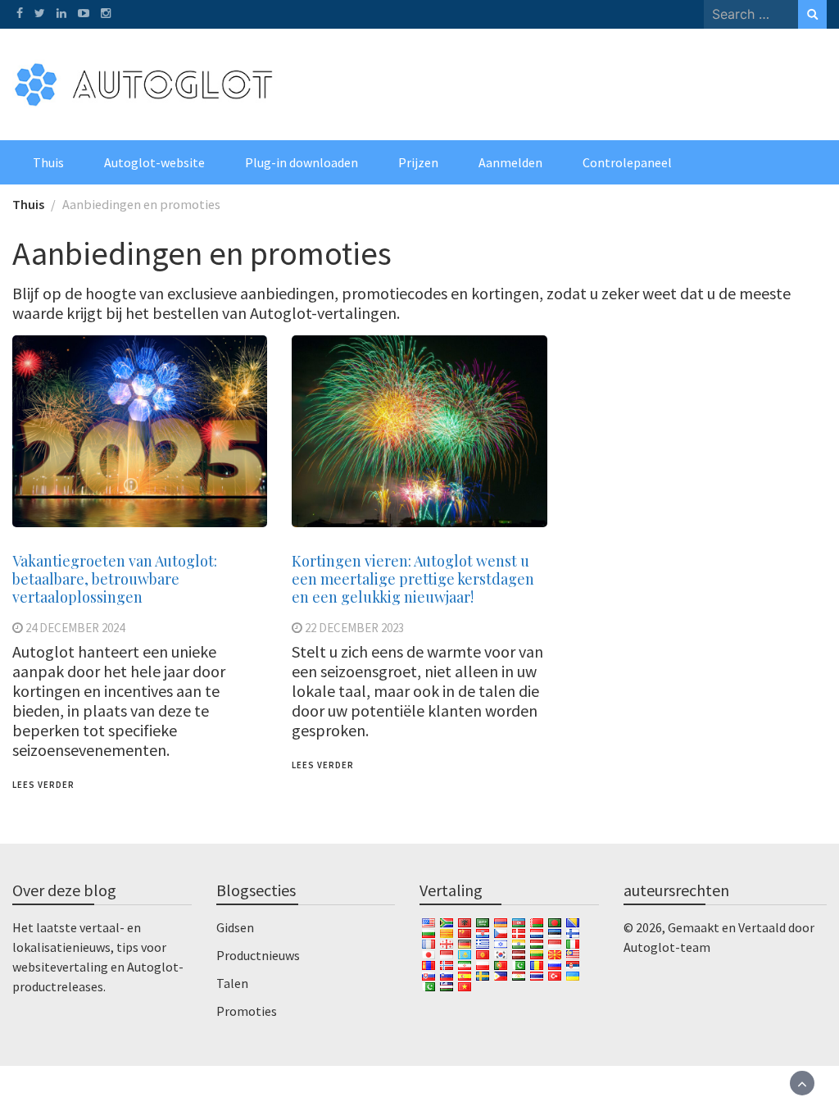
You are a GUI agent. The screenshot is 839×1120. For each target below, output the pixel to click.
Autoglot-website (154, 162)
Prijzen (418, 162)
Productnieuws (258, 955)
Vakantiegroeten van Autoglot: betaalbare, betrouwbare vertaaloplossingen (114, 579)
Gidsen (235, 927)
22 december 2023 (354, 627)
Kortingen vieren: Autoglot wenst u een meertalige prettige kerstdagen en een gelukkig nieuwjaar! (413, 579)
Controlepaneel (627, 162)
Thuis (48, 162)
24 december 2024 (75, 627)
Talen (232, 983)
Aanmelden (510, 162)
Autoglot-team (667, 947)
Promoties (246, 1011)
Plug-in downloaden (301, 162)
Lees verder (43, 784)
